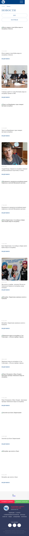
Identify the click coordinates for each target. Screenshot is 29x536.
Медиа (10, 516)
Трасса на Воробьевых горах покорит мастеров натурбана (12, 131)
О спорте (18, 512)
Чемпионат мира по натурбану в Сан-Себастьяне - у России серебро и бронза (12, 362)
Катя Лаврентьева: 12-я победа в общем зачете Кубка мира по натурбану (14, 246)
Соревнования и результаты (11, 514)
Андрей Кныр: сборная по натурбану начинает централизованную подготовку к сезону (14, 169)
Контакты (24, 516)
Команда (22, 514)
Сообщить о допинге (7, 501)
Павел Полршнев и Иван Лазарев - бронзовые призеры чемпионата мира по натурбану (14, 400)
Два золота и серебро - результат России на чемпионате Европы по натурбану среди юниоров (13, 286)
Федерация (11, 512)
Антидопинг (16, 516)
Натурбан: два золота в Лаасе (10, 477)
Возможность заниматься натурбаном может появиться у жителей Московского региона (14, 208)
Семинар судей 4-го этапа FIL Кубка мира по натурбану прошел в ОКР (14, 92)
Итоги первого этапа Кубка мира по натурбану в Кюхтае (12, 54)
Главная (3, 6)
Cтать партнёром (14, 522)
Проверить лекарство (22, 501)
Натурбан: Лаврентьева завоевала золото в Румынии (13, 323)
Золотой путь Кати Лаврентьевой (11, 438)
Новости (4, 516)
